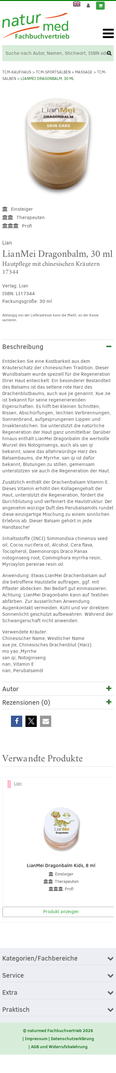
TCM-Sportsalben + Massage (64, 72)
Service (13, 976)
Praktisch (16, 1010)
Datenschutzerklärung (72, 1038)
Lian (7, 242)
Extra (9, 993)
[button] (16, 721)
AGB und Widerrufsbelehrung (59, 1046)
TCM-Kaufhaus (16, 72)
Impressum (36, 1038)
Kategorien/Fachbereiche (40, 958)
